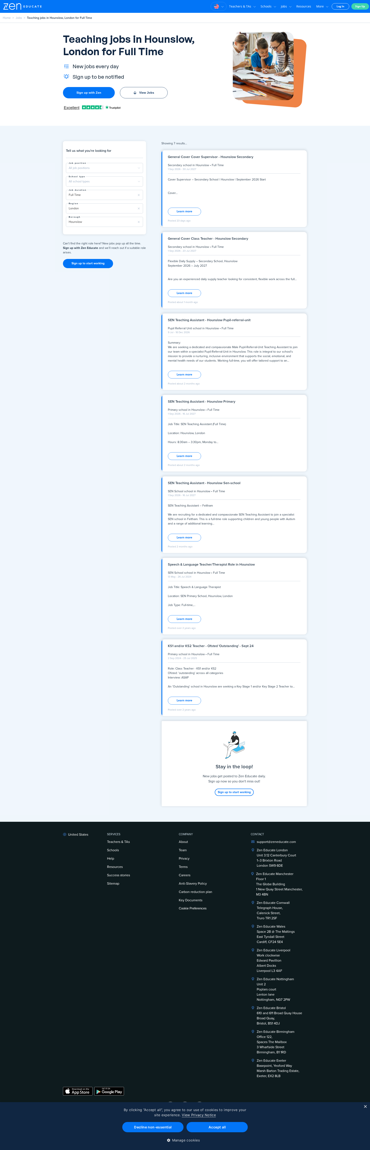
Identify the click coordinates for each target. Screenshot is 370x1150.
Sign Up (360, 6)
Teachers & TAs (240, 6)
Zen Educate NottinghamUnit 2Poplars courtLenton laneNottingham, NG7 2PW (275, 989)
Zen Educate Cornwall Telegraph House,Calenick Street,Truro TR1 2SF (273, 910)
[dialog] (185, 1126)
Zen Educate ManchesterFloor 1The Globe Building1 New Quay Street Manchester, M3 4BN (279, 884)
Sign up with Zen (88, 92)
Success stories (118, 875)
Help (110, 858)
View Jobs (146, 92)
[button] (185, 1140)
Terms (183, 867)
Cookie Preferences (193, 908)
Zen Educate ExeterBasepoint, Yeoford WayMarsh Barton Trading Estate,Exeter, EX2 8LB (278, 1068)
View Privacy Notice (199, 1115)
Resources (303, 6)
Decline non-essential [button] (153, 1127)
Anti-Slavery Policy (193, 883)
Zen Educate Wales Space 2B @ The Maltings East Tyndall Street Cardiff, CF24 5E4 (276, 934)
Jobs (284, 6)
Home (7, 18)
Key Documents (190, 900)
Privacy (184, 858)
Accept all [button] (217, 1127)
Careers (184, 875)
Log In (340, 6)
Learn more (184, 211)
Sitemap (113, 883)
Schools (266, 6)
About (183, 842)
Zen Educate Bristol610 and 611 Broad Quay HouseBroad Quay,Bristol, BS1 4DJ (279, 1016)
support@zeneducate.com (276, 842)
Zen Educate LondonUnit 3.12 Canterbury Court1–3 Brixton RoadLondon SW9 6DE (276, 858)
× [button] (365, 1106)
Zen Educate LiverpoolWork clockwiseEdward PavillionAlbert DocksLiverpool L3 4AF (273, 960)
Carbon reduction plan (195, 892)
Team (183, 850)
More (320, 6)
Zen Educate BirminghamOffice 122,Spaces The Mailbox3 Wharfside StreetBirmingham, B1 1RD (275, 1042)
